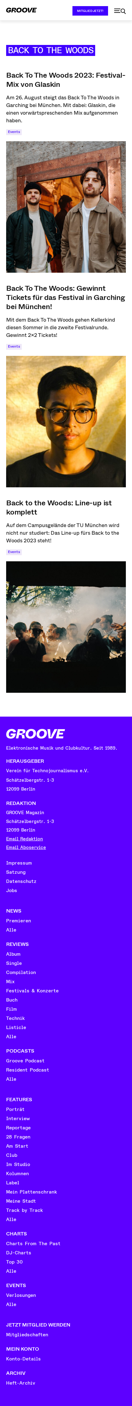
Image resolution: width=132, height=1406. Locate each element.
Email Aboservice (26, 848)
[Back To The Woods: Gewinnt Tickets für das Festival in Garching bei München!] (66, 421)
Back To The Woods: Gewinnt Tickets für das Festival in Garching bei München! (65, 297)
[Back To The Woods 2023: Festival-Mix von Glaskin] (66, 207)
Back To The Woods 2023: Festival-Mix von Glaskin (65, 80)
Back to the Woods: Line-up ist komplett (59, 507)
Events (14, 132)
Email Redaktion (24, 839)
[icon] (120, 11)
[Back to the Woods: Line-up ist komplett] (66, 627)
